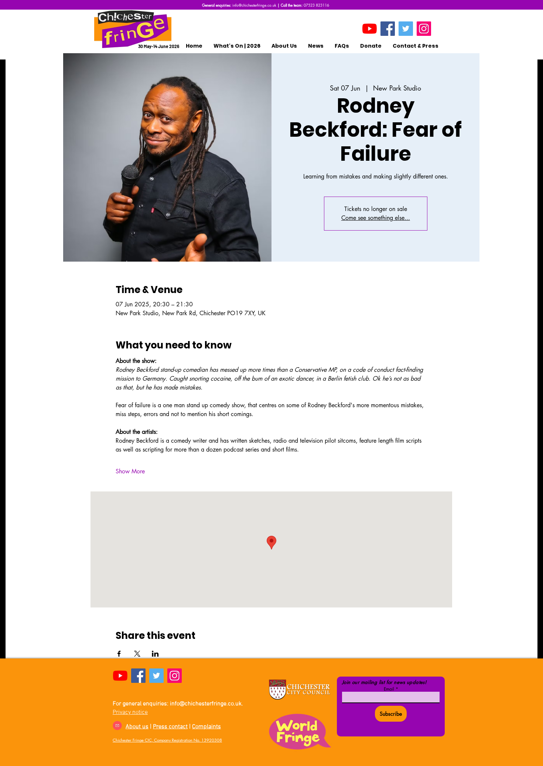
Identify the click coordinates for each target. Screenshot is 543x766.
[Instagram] (424, 28)
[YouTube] (369, 28)
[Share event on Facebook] (119, 654)
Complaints (206, 727)
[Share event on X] (137, 654)
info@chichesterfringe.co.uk (254, 5)
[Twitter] (406, 28)
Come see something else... (375, 218)
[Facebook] (387, 28)
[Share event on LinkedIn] (155, 654)
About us (137, 727)
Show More (130, 471)
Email (389, 689)
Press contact (170, 727)
